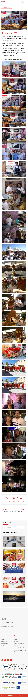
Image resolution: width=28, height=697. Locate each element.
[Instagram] (5, 660)
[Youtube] (11, 660)
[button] (22, 2)
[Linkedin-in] (8, 660)
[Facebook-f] (2, 660)
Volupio (25, 695)
